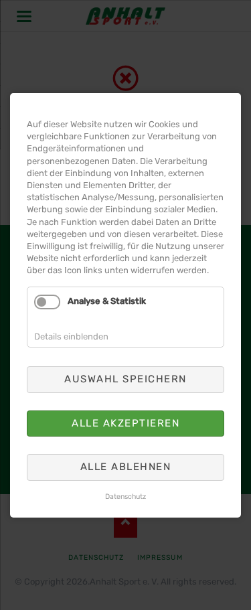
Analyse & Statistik (107, 301)
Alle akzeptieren (125, 422)
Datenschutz (125, 495)
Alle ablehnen (125, 467)
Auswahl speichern (125, 379)
